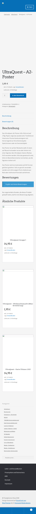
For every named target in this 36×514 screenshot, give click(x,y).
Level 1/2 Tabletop (9, 426)
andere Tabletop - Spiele (10, 428)
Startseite (7, 14)
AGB (6, 476)
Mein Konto (6, 510)
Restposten (7, 412)
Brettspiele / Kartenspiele (11, 451)
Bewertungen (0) (7, 121)
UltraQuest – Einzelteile (10, 414)
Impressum (8, 484)
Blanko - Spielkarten (9, 445)
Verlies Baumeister (9, 437)
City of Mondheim (8, 442)
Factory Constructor (9, 439)
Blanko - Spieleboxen (9, 448)
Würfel (5, 417)
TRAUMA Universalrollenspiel (11, 420)
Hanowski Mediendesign (22, 503)
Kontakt (7, 480)
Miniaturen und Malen (9, 431)
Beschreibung (6, 116)
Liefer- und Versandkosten (13, 469)
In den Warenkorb (18, 95)
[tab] (18, 116)
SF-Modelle (7, 434)
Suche (18, 510)
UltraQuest (14, 14)
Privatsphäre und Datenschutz (15, 472)
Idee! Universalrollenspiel (10, 423)
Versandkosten (20, 87)
